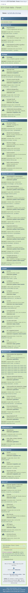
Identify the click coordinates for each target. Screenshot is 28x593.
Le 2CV (9, 271)
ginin (17, 318)
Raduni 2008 (23, 372)
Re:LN (2, 328)
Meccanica (10, 196)
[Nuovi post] (3, 28)
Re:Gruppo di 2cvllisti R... (7, 106)
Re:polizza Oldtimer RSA (7, 160)
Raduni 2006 (10, 374)
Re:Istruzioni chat (5, 42)
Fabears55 (18, 298)
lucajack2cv (16, 72)
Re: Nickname (4, 540)
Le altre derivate (12, 320)
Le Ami (9, 301)
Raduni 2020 (23, 367)
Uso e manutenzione (13, 186)
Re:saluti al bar (4, 521)
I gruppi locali (11, 99)
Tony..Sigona (19, 183)
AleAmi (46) (13, 555)
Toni (16, 501)
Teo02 (16, 288)
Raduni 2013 (17, 370)
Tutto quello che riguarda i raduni (15, 355)
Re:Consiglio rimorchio (6, 116)
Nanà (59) (19, 555)
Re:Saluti (3, 170)
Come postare (11, 36)
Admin (16, 33)
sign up (4, 4)
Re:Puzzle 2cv (4, 445)
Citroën (9, 494)
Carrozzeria (10, 206)
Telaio (8, 216)
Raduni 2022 (10, 367)
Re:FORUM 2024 (5, 531)
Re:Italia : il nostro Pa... (6, 492)
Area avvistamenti (12, 406)
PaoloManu (17, 233)
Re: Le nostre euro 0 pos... (7, 130)
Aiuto (8, 588)
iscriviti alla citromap (14, 13)
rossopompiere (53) (9, 553)
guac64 (7, 459)
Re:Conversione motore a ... (7, 203)
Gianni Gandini (20, 189)
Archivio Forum (11, 534)
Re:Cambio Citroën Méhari (7, 288)
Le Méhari (10, 281)
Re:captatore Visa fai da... (7, 233)
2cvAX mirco (8, 328)
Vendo (8, 452)
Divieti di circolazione (13, 133)
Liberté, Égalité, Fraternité (14, 484)
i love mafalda (16, 150)
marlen (17, 102)
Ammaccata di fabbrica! (6, 436)
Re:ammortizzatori (5, 223)
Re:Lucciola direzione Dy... (7, 253)
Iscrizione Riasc (11, 123)
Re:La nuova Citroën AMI (7, 308)
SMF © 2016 (10, 589)
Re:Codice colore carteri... (7, 278)
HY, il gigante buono (13, 330)
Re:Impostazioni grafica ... (7, 50)
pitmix (15, 193)
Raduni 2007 (4, 374)
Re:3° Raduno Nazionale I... (7, 383)
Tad (14, 116)
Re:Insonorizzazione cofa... (7, 213)
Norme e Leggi (11, 143)
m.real (17, 96)
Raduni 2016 (23, 369)
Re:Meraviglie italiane (6, 393)
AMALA (17, 213)
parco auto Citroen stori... (7, 501)
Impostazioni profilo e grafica (15, 44)
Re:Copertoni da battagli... (7, 243)
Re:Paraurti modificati (6, 150)
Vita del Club (10, 69)
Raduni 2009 (17, 372)
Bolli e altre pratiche (13, 162)
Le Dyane (9, 291)
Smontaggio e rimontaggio (15, 176)
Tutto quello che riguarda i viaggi (17, 386)
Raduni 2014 (10, 370)
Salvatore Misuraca (19, 106)
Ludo (12, 42)
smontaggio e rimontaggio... (8, 183)
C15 (8, 340)
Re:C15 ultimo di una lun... (7, 347)
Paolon (16, 347)
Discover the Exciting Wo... (7, 77)
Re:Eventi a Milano (5, 423)
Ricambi (9, 246)
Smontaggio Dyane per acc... (8, 298)
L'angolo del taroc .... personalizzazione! (13, 256)
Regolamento (11, 27)
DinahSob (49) (5, 557)
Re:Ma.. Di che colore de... (7, 63)
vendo (2, 459)
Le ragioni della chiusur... (7, 33)
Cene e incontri (11, 396)
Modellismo (10, 430)
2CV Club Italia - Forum (11, 7)
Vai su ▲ (19, 588)
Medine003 (17, 130)
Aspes (14, 294)
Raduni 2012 (23, 370)
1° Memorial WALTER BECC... (8, 403)
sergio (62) (16, 553)
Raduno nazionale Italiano (14, 376)
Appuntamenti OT (12, 416)
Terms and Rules (13, 588)
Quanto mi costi (11, 471)
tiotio (16, 140)
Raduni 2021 (17, 367)
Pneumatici (10, 236)
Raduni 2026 (10, 365)
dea (16, 278)
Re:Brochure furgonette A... (7, 318)
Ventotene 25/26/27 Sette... (7, 363)
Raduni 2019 (4, 369)
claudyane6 (9, 170)
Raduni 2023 (4, 367)
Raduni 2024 (23, 365)
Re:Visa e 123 (4, 264)
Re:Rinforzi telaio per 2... (7, 468)
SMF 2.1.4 (5, 589)
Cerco (8, 462)
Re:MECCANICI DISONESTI (7, 478)
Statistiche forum (8, 559)
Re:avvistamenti (5, 413)
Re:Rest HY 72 (4, 337)
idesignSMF (23, 589)
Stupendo (3, 511)
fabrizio (17, 63)
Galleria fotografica (12, 89)
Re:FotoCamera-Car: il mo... (7, 96)
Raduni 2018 (10, 369)
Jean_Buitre (14, 86)
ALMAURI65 (19, 403)
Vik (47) (23, 555)
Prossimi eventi (8, 549)
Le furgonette (11, 311)
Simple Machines (16, 589)
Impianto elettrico (12, 226)
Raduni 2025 (17, 365)
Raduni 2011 (4, 372)
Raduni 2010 (10, 372)
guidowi (15, 179)
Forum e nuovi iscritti (13, 79)
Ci (13, 126)
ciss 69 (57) (7, 555)
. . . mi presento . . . (6, 86)
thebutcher (17, 569)
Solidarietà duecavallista (14, 109)
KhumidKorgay (18, 77)
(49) (16, 552)
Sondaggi (9, 57)
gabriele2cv (16, 359)
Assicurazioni (11, 152)
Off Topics (10, 524)
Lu (9, 540)
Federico (18, 363)
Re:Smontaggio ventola (6, 193)
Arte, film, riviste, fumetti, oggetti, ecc (14, 439)
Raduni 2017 (17, 369)
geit (10, 445)
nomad (14, 393)
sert (20, 82)
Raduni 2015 (4, 370)
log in (25, 1)
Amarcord (10, 504)
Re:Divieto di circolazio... (7, 140)
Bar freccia (10, 514)
